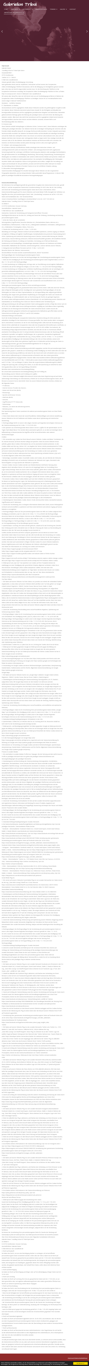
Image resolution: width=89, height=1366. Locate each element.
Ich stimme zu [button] (80, 1363)
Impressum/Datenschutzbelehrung (77, 1358)
